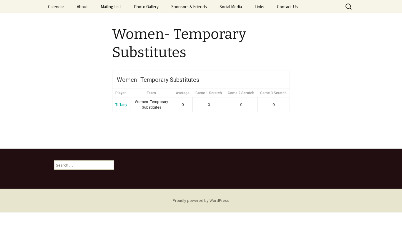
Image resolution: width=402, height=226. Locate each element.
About (82, 6)
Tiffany (121, 104)
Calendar (56, 6)
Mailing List (111, 6)
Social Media (231, 6)
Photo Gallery (146, 6)
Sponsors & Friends (189, 6)
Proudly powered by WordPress (201, 200)
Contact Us (287, 6)
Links (259, 6)
